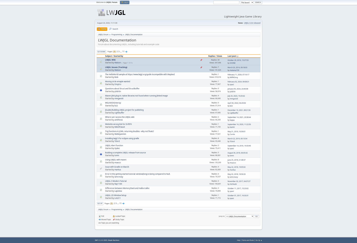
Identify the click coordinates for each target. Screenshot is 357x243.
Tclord (117, 141)
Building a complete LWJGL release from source (125, 152)
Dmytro (117, 84)
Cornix (232, 134)
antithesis (118, 120)
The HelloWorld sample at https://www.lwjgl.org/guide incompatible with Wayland (140, 74)
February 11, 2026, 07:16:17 (238, 74)
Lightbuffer (119, 112)
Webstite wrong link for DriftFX (118, 124)
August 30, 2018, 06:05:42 (238, 153)
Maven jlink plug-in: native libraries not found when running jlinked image (136, 95)
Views (219, 56)
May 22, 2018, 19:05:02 (237, 167)
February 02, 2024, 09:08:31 (238, 81)
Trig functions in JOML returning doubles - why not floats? (129, 131)
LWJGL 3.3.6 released (252, 23)
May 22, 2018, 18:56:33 (237, 174)
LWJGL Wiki (110, 60)
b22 (116, 105)
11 (123, 51)
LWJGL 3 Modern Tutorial (115, 181)
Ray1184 (118, 184)
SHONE (233, 63)
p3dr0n (117, 91)
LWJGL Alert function (114, 145)
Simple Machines (113, 240)
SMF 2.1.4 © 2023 (101, 240)
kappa (232, 120)
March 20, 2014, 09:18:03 (237, 67)
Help (238, 240)
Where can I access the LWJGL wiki (119, 117)
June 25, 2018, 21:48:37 (237, 160)
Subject (108, 56)
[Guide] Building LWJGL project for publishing (124, 110)
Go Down (101, 52)
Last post (232, 56)
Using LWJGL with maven (115, 159)
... (121, 51)
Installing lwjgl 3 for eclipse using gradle (122, 138)
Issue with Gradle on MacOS (117, 167)
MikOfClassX (119, 127)
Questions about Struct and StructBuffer (122, 88)
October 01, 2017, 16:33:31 (238, 195)
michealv (233, 184)
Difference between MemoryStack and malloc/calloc (127, 188)
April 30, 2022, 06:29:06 (237, 103)
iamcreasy (118, 176)
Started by (118, 56)
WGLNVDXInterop (113, 103)
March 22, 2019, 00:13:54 (237, 138)
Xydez (117, 148)
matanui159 (234, 70)
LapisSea (118, 191)
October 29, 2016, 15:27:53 (238, 60)
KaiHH (232, 127)
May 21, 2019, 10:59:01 (237, 131)
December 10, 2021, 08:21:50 (239, 110)
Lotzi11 (117, 198)
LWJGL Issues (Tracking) (116, 67)
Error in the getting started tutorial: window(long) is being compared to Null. (137, 174)
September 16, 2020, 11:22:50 (239, 124)
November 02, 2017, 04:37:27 (239, 181)
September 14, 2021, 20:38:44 (239, 117)
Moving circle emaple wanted (117, 81)
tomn (116, 155)
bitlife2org (234, 77)
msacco (117, 162)
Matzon (117, 62)
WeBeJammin (120, 134)
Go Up (99, 203)
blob (116, 77)
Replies (211, 56)
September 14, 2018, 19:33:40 (239, 146)
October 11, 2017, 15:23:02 (238, 188)
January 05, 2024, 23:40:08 (238, 89)
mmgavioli (118, 98)
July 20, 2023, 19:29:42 (236, 96)
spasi (232, 84)
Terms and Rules (248, 240)
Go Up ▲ (259, 240)
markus (117, 169)
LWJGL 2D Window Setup (115, 195)
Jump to (222, 216)
